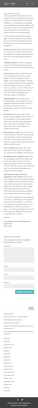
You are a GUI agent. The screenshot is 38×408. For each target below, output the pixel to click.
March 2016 (8, 363)
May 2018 (7, 341)
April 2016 (7, 360)
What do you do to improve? (13, 320)
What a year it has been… (12, 323)
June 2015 (7, 391)
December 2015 (9, 372)
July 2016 (7, 351)
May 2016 (7, 357)
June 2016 (7, 354)
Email (6, 274)
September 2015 (9, 381)
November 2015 (9, 375)
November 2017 (9, 344)
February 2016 (8, 366)
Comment (7, 246)
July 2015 (7, 387)
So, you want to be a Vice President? (15, 317)
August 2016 (8, 348)
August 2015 (8, 384)
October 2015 (8, 378)
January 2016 (8, 369)
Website (6, 283)
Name (6, 266)
